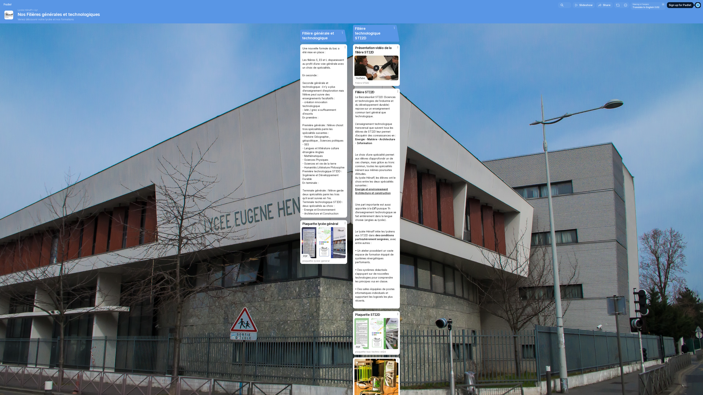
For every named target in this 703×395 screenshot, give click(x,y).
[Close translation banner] (663, 4)
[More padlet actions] (625, 5)
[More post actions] (345, 47)
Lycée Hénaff (25, 10)
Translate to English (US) (646, 7)
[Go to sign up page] (698, 5)
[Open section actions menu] (342, 32)
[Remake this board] (618, 5)
